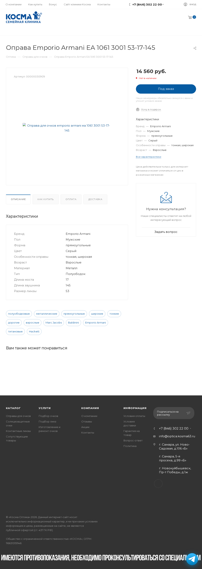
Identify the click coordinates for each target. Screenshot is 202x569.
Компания (90, 408)
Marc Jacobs (54, 322)
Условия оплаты (134, 416)
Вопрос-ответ (133, 440)
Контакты (87, 432)
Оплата (71, 199)
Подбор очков (48, 416)
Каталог (13, 408)
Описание (18, 199)
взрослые (32, 322)
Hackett (34, 331)
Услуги (45, 408)
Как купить (45, 199)
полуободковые (19, 313)
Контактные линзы (18, 431)
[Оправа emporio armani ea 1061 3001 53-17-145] (67, 128)
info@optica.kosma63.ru (177, 436)
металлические (46, 313)
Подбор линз (47, 421)
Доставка (95, 199)
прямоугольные (74, 313)
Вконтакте (158, 483)
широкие (97, 313)
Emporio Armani (95, 322)
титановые (15, 331)
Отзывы (86, 421)
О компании (89, 416)
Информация (135, 408)
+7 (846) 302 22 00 (173, 428)
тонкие (114, 313)
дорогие (14, 322)
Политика (130, 446)
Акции (85, 427)
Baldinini (73, 322)
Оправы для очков (18, 416)
